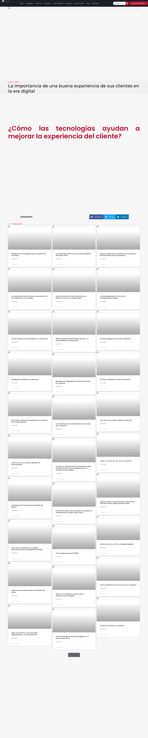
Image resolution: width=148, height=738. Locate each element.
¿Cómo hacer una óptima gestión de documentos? (25, 464)
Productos (47, 3)
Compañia (29, 3)
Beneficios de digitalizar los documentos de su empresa (73, 382)
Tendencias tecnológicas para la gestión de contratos (28, 254)
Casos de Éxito (79, 3)
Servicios (38, 3)
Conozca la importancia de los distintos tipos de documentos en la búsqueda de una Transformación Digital (73, 468)
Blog (88, 3)
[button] (96, 216)
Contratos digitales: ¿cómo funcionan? (115, 379)
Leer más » (14, 259)
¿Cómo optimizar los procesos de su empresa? (118, 585)
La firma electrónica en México (112, 626)
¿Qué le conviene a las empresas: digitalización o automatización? (24, 634)
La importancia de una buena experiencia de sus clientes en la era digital (29, 297)
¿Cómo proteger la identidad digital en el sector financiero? (72, 637)
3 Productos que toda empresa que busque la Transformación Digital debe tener (74, 512)
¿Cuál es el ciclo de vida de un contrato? (116, 461)
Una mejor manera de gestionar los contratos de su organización (29, 421)
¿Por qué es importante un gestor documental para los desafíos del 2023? (26, 549)
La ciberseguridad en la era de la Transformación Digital (113, 297)
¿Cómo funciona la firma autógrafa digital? (117, 544)
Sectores (68, 3)
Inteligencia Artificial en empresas (24, 379)
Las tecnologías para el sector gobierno (115, 339)
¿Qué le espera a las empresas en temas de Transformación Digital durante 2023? (117, 502)
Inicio (22, 3)
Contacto (95, 3)
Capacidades (58, 3)
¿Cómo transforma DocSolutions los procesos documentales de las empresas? (118, 254)
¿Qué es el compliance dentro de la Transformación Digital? (70, 595)
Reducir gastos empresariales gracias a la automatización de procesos (72, 339)
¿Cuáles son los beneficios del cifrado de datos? (27, 506)
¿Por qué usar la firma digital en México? (116, 420)
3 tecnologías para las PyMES (67, 553)
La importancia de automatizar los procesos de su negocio (73, 425)
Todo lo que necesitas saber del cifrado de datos (28, 591)
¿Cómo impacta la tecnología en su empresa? (29, 339)
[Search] (127, 3)
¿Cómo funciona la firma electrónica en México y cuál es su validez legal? (71, 297)
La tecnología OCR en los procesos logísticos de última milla (73, 254)
